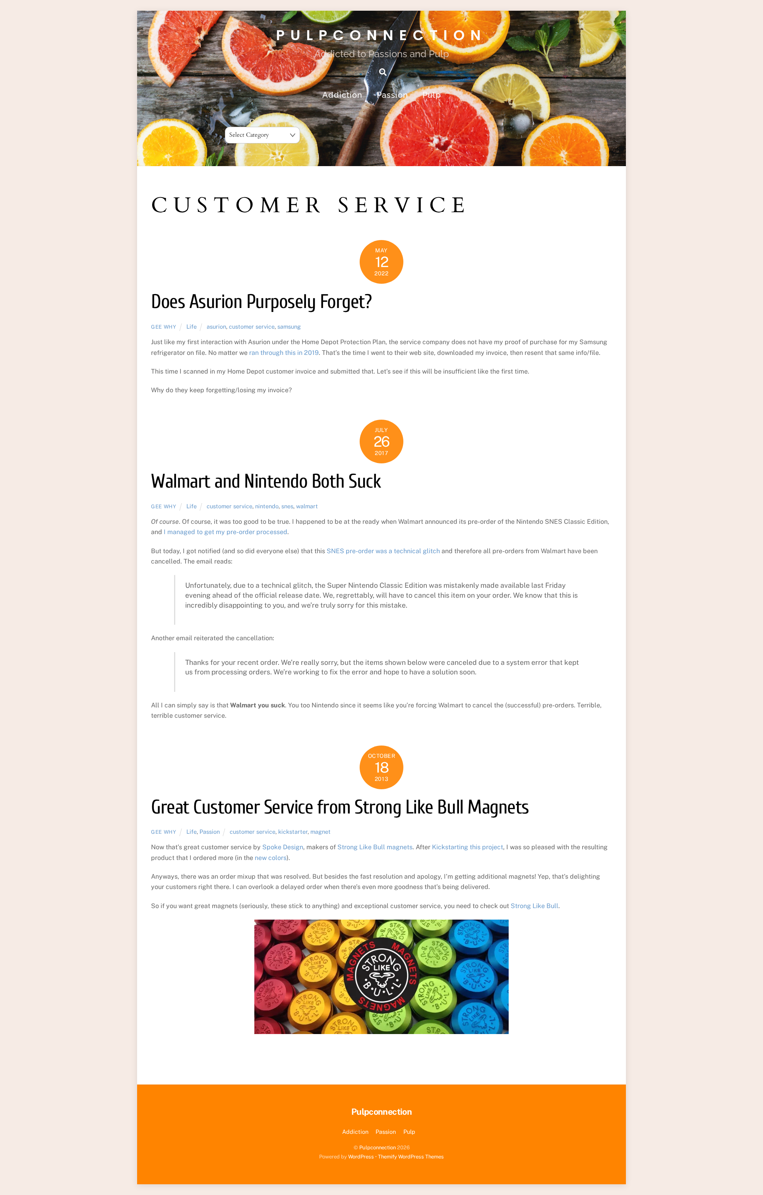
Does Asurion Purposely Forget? (261, 302)
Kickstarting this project (467, 847)
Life (191, 326)
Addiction (342, 95)
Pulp (431, 95)
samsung (289, 326)
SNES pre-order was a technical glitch (383, 551)
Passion (392, 95)
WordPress (361, 1157)
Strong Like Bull (534, 906)
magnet (320, 831)
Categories (263, 121)
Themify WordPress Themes (411, 1157)
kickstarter (293, 831)
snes (287, 506)
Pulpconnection (377, 1147)
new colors (271, 858)
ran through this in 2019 (284, 352)
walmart (307, 506)
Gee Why (163, 327)
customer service (252, 326)
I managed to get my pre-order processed (225, 532)
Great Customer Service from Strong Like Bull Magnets (340, 807)
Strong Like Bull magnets (374, 847)
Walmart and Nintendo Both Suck (266, 481)
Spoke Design (282, 847)
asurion (216, 326)
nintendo (267, 506)
